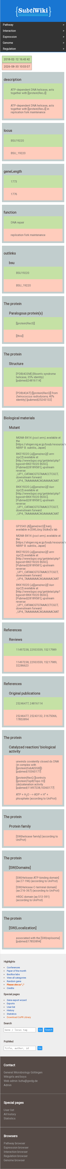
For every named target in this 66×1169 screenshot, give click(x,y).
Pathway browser (14, 1143)
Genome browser (14, 1160)
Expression (10, 36)
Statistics (11, 1014)
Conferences (13, 967)
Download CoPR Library (19, 1017)
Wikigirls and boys (15, 1076)
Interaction (9, 30)
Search (48, 1029)
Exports (11, 1003)
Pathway (8, 24)
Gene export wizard (17, 1000)
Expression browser (16, 1147)
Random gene (14, 981)
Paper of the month (16, 971)
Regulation (9, 48)
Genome (8, 42)
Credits (10, 988)
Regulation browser (16, 1156)
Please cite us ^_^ (15, 984)
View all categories (16, 977)
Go (40, 1029)
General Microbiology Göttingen (23, 1072)
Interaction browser (16, 1151)
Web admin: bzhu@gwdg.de (21, 1081)
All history (10, 1114)
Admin (7, 1085)
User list (11, 1007)
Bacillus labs (13, 974)
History (10, 1010)
